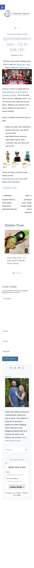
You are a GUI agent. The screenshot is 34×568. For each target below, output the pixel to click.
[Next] (26, 250)
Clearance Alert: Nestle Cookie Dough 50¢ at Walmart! (26, 204)
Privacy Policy (23, 68)
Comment (7, 299)
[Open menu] (15, 27)
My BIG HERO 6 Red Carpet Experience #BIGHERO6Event (9, 202)
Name (6, 331)
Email (6, 341)
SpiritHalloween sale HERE (13, 179)
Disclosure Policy (23, 64)
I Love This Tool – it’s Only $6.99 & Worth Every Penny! (16, 260)
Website (6, 351)
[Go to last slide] (7, 250)
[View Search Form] (19, 28)
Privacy (21, 459)
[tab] (13, 273)
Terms (16, 459)
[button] (2, 7)
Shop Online (11, 34)
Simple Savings (22, 34)
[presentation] (17, 242)
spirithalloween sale (9, 188)
